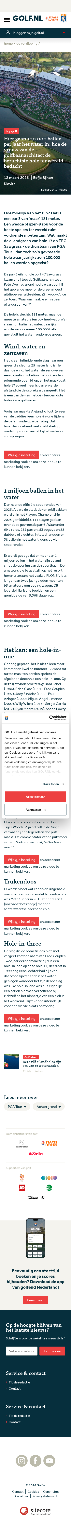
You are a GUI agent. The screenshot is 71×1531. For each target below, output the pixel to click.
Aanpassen (33, 809)
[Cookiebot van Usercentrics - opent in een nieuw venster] (50, 718)
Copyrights (51, 1492)
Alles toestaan (35, 796)
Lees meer (35, 1300)
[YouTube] (49, 1465)
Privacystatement (45, 1496)
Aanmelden (52, 1351)
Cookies (33, 1492)
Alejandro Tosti (43, 411)
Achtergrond (47, 1106)
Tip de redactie (19, 1382)
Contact (15, 1388)
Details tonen (49, 784)
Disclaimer (21, 1496)
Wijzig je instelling (21, 455)
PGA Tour (15, 1106)
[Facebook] (35, 1465)
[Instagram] (22, 1465)
